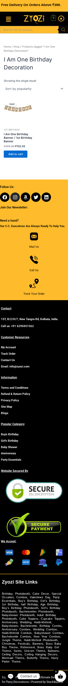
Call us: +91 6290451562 (17, 326)
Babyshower (10, 625)
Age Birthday (49, 604)
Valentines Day (40, 597)
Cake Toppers (28, 618)
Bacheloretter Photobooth (36, 611)
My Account (8, 347)
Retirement (27, 647)
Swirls (18, 650)
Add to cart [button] (15, 154)
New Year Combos (47, 636)
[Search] (63, 29)
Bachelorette (29, 625)
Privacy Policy (10, 400)
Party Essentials (11, 459)
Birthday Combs (50, 625)
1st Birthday (10, 604)
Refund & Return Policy (15, 394)
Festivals (24, 643)
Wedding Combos (45, 629)
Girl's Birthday (9, 440)
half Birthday (29, 604)
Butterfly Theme (38, 657)
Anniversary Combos (16, 629)
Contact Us (8, 360)
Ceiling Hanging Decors (41, 654)
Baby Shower (9, 447)
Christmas (8, 643)
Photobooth (22, 593)
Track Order (8, 353)
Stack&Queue (54, 682)
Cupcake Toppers (53, 618)
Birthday (7, 593)
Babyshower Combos (48, 633)
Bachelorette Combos (16, 636)
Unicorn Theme (34, 650)
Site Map (6, 406)
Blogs (4, 413)
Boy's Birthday (10, 434)
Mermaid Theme (13, 657)
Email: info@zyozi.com (15, 366)
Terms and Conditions (14, 387)
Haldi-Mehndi (42, 622)
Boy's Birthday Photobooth (20, 608)
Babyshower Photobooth (18, 615)
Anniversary (8, 453)
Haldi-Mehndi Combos (17, 633)
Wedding (25, 622)
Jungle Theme (11, 640)
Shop (16, 46)
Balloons (53, 650)
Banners (37, 643)
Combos (21, 597)
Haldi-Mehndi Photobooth (41, 640)
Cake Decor (40, 593)
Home (7, 46)
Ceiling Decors (12, 654)
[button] (8, 19)
